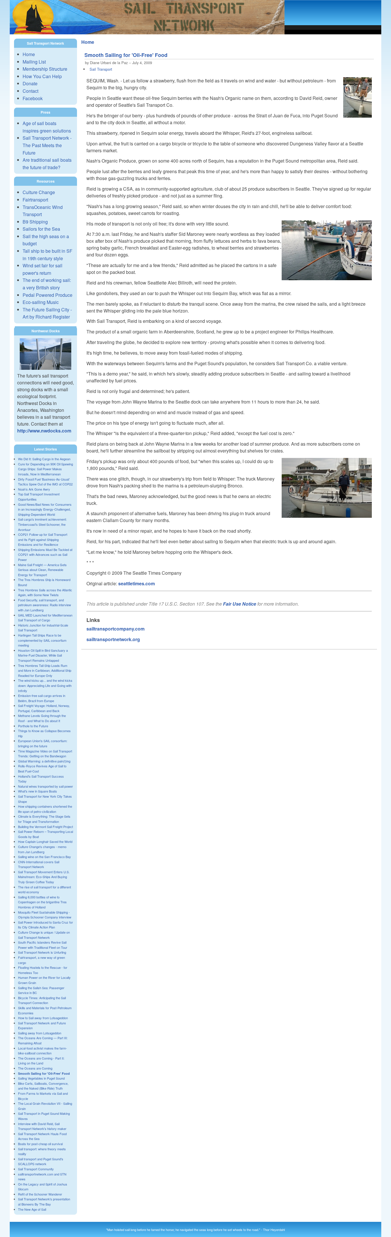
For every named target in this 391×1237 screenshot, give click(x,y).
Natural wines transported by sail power (45, 786)
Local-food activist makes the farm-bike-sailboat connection (42, 1051)
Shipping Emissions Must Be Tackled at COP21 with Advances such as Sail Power (45, 554)
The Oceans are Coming (35, 1068)
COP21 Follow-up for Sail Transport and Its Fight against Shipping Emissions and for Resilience (42, 539)
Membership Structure (45, 69)
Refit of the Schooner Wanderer (40, 1194)
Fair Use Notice (239, 603)
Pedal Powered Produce (47, 295)
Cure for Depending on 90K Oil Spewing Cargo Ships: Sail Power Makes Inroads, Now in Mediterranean (45, 469)
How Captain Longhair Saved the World (45, 841)
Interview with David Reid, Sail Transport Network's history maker (42, 1126)
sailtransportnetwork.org (113, 639)
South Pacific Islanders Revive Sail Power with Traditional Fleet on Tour (42, 945)
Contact (30, 91)
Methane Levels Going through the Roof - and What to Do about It (42, 718)
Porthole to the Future (33, 726)
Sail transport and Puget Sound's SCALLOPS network (40, 1161)
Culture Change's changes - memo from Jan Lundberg (42, 849)
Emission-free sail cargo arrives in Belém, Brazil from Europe (41, 698)
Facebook (33, 98)
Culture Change (39, 192)
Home (29, 54)
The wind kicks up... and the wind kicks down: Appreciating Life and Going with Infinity (45, 685)
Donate (30, 83)
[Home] (147, 32)
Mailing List (34, 61)
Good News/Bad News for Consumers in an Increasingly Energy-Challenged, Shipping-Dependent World (45, 509)
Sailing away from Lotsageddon (39, 1033)
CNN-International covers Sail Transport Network (38, 864)
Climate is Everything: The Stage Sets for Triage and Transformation (44, 819)
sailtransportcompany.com (115, 628)
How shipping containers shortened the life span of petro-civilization (45, 809)
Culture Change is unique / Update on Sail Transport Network (44, 935)
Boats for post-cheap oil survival (40, 1143)
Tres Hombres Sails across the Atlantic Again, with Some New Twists (45, 592)
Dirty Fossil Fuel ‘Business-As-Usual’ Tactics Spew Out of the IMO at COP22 (45, 482)
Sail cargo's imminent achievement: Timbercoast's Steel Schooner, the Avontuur (42, 524)
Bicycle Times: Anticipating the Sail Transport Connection (42, 1000)
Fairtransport (35, 199)
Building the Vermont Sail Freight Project (45, 826)
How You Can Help (42, 76)
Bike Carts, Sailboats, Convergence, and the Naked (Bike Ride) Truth (43, 1086)
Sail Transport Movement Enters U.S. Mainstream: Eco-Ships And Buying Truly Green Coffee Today (44, 877)
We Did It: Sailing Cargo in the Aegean (44, 459)
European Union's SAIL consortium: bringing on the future (42, 743)
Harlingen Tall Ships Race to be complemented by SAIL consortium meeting (42, 640)
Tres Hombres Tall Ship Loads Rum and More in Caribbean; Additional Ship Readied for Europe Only (44, 670)
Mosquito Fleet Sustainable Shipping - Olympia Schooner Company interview (44, 915)
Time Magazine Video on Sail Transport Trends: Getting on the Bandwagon (45, 753)
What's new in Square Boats (37, 791)
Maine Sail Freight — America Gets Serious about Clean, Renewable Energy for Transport (42, 569)
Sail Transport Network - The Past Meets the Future (47, 145)
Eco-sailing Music (41, 302)
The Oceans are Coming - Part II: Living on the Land (41, 1061)
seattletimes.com (136, 583)
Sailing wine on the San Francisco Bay (44, 856)
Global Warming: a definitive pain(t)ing (44, 761)
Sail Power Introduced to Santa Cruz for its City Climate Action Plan (45, 925)
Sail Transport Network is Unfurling (42, 952)
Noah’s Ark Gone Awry (34, 489)
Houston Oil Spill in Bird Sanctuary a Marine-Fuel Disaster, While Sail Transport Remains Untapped (43, 655)
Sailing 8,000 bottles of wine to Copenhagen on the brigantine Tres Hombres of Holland (42, 902)
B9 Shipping (35, 221)
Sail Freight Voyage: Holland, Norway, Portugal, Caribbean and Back (44, 708)
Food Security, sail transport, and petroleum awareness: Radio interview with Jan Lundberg (44, 605)
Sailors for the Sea (41, 229)
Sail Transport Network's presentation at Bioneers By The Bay (44, 1201)
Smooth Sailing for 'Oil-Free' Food (44, 1073)
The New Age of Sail (32, 1209)
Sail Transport (101, 69)
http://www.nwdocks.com (44, 430)
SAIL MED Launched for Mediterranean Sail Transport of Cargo (45, 618)
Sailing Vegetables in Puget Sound (41, 1078)
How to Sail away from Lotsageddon (43, 1017)
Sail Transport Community (36, 1169)
